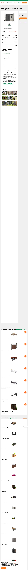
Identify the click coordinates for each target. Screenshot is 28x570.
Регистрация (18, 0)
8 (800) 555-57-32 (19, 2)
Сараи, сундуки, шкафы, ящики (7, 83)
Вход (15, 0)
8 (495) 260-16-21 (19, 3)
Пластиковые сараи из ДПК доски (8, 84)
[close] (27, 426)
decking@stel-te (15, 2)
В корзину (23, 18)
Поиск (7, 2)
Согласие (14, 563)
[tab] (3, 53)
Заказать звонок (24, 2)
